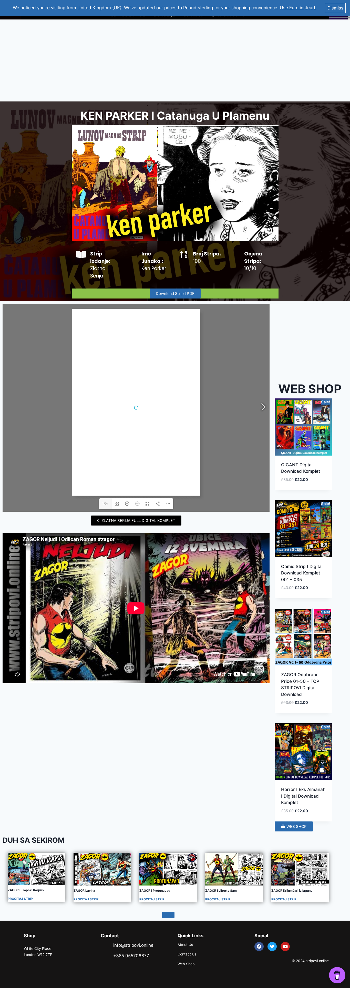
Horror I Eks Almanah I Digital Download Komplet (303, 796)
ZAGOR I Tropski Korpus (26, 890)
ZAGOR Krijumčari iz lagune (291, 890)
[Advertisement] (175, 60)
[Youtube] (285, 946)
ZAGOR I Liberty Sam (221, 890)
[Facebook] (259, 946)
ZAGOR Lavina (84, 890)
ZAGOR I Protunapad (154, 890)
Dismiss (335, 8)
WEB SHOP (310, 389)
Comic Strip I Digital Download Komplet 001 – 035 (302, 573)
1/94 (105, 504)
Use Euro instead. (298, 7)
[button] (309, 485)
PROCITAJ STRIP (20, 899)
